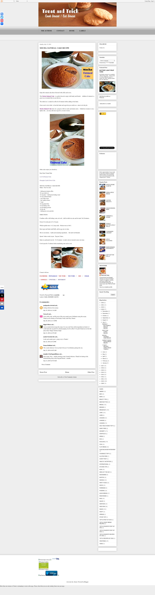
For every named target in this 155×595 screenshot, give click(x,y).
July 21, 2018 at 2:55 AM (49, 333)
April (104, 356)
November (105, 313)
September (106, 317)
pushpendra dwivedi (48, 305)
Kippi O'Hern (47, 324)
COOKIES (102, 423)
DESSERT (51, 297)
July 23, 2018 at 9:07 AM (49, 350)
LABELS (82, 31)
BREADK (101, 407)
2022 (102, 302)
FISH (100, 444)
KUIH (100, 469)
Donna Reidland (47, 345)
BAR (100, 394)
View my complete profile (105, 287)
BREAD (101, 404)
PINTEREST (62, 279)
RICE (100, 498)
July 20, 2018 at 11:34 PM (50, 321)
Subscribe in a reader (105, 103)
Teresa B (45, 314)
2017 (102, 365)
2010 (102, 381)
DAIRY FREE (102, 428)
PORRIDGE (102, 488)
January (105, 363)
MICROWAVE (102, 474)
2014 (102, 372)
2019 (102, 307)
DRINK (101, 436)
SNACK (101, 509)
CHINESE (101, 420)
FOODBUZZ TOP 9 (104, 453)
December (105, 311)
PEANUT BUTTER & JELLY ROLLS (110, 225)
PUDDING (102, 490)
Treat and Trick (105, 275)
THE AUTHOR (46, 31)
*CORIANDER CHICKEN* (109, 232)
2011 (102, 379)
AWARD (101, 391)
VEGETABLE (102, 541)
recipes (45, 567)
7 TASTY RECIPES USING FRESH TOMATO (106, 347)
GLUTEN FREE (103, 456)
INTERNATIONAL (103, 464)
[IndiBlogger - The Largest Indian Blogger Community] (52, 575)
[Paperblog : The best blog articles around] (56, 559)
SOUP (101, 511)
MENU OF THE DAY (104, 472)
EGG (100, 439)
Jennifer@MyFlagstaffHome (51, 354)
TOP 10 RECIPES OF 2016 (106, 538)
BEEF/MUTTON (103, 402)
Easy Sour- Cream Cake (46, 173)
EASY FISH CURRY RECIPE (105, 332)
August (104, 320)
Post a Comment (46, 364)
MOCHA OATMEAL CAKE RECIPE (106, 337)
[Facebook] (2, 14)
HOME (71, 31)
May (104, 354)
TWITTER (52, 279)
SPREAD (101, 514)
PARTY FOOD (103, 482)
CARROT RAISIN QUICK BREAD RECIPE (106, 342)
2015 (102, 370)
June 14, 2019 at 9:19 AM (50, 361)
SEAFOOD (102, 503)
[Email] (2, 304)
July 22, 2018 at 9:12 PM (49, 341)
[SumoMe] (2, 308)
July (104, 322)
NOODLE (101, 480)
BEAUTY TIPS (103, 399)
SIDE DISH (102, 506)
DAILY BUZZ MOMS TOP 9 (106, 425)
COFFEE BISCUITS (108, 201)
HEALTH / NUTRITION (105, 461)
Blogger (86, 582)
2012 (102, 376)
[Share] (2, 23)
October (105, 315)
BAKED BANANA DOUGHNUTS (110, 247)
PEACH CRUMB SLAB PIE (110, 185)
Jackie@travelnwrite (49, 337)
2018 (102, 309)
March (104, 358)
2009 (102, 383)
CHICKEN (101, 418)
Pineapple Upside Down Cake (47, 180)
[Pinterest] (2, 20)
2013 (102, 374)
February (105, 360)
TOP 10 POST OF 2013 (105, 519)
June (104, 352)
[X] (2, 295)
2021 (102, 305)
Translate (111, 62)
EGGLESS (102, 441)
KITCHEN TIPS (103, 466)
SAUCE (56, 297)
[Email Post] (63, 295)
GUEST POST (103, 458)
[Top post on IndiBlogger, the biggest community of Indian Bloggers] (50, 291)
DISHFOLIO (102, 433)
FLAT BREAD (102, 447)
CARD (101, 415)
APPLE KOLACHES (109, 240)
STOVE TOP (102, 517)
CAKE (45, 297)
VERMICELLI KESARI (109, 216)
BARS (100, 396)
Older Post (91, 372)
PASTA (101, 485)
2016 (102, 368)
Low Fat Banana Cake (45, 177)
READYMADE (102, 496)
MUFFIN (101, 477)
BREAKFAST (102, 410)
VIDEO (101, 543)
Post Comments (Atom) (71, 377)
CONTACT (60, 31)
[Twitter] (2, 17)
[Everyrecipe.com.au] (44, 559)
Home (67, 372)
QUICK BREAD (103, 493)
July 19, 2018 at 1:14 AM (49, 310)
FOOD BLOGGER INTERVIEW (107, 449)
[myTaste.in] (41, 575)
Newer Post (43, 372)
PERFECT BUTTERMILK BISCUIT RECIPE (106, 326)
